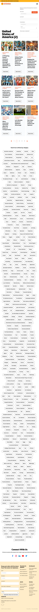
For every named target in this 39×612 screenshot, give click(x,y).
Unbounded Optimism (16, 518)
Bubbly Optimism (27, 396)
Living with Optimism (12, 460)
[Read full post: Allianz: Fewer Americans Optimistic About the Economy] (32, 81)
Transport (4, 119)
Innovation (6, 163)
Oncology (21, 472)
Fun (27, 426)
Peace (30, 289)
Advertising (24, 264)
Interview (17, 188)
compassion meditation (8, 307)
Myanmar (29, 466)
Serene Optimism (23, 365)
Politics (23, 258)
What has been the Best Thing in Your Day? (23, 377)
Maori (29, 460)
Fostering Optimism (31, 423)
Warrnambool (8, 377)
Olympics (14, 472)
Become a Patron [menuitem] (23, 584)
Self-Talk (6, 365)
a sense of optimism (9, 206)
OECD (11, 353)
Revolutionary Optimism (18, 295)
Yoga (11, 264)
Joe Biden (18, 237)
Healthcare (12, 172)
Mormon (15, 466)
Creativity (5, 191)
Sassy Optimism (31, 494)
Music (24, 169)
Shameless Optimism (16, 497)
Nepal (25, 469)
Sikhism (32, 365)
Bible (5, 218)
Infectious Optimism (7, 188)
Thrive (28, 371)
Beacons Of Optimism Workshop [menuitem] (33, 591)
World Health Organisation (9, 527)
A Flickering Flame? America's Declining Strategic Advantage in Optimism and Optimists (6, 61)
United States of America (9, 160)
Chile (17, 399)
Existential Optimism (18, 420)
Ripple (27, 295)
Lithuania (30, 457)
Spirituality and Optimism (28, 160)
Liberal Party (9, 200)
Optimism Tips (25, 188)
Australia (29, 52)
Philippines (4, 356)
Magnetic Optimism (19, 200)
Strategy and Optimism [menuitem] (31, 578)
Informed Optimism (7, 344)
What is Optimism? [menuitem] (23, 571)
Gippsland (7, 234)
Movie (32, 350)
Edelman (30, 322)
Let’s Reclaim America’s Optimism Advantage (18, 122)
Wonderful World (17, 246)
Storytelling (7, 261)
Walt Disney (31, 374)
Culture (33, 270)
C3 (35, 396)
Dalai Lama (30, 408)
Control (17, 405)
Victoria (16, 215)
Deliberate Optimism (10, 319)
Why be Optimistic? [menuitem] (23, 573)
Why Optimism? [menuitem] (23, 569)
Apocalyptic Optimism (7, 267)
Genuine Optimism (14, 338)
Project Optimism (21, 359)
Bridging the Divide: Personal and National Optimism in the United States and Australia (32, 63)
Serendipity (14, 365)
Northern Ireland (30, 286)
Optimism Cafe (30, 154)
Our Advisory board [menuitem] (23, 575)
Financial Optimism (8, 335)
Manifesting (22, 460)
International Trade (30, 344)
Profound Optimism (32, 356)
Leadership (18, 151)
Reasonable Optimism (7, 488)
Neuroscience (32, 255)
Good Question (24, 338)
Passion (16, 258)
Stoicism (12, 506)
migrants (5, 310)
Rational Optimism (16, 243)
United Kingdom (32, 243)
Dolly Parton (17, 414)
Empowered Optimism (26, 325)
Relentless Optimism (7, 215)
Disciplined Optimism (7, 414)
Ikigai (30, 442)
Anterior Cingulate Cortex (9, 393)
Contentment (10, 405)
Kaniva (33, 209)
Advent (5, 172)
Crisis (28, 270)
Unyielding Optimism (10, 524)
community (12, 197)
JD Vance (31, 448)
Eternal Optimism (23, 252)
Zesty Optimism (31, 527)
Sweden (33, 368)
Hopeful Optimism (23, 439)
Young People (18, 157)
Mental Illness (14, 350)
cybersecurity (32, 530)
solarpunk (8, 249)
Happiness (18, 169)
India (26, 172)
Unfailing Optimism (7, 521)
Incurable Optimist (31, 341)
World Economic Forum (28, 246)
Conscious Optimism (20, 402)
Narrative (15, 286)
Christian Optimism (19, 154)
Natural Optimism (31, 237)
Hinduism (14, 221)
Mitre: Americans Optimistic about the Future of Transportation (6, 125)
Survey (7, 118)
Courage (33, 197)
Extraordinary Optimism (30, 420)
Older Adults (6, 472)
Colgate (32, 399)
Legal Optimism (9, 454)
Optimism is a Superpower (12, 185)
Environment (14, 252)
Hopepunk (33, 439)
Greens (4, 341)
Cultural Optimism (9, 408)
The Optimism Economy (8, 298)
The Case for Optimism (18, 512)
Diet (21, 411)
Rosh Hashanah (6, 494)
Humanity (21, 221)
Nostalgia (31, 469)
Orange (19, 475)
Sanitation (22, 494)
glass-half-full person (20, 307)
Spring (33, 295)
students (19, 387)
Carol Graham (32, 267)
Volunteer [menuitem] (22, 589)
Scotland (30, 258)
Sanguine (15, 494)
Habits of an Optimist (18, 182)
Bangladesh (5, 316)
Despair (19, 319)
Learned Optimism (14, 191)
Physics (19, 478)
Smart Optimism (23, 500)
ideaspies (24, 215)
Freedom (32, 335)
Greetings (15, 234)
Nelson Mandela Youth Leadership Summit (19, 163)
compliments (22, 530)
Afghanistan (32, 264)
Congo (12, 270)
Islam (25, 194)
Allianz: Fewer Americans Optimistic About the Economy (31, 94)
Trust (24, 243)
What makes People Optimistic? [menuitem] (33, 569)
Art (14, 249)
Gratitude (31, 169)
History (4, 237)
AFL (11, 310)
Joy (31, 118)
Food (16, 335)
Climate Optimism (9, 157)
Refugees (6, 362)
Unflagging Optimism (18, 521)
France (14, 426)
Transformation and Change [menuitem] (33, 572)
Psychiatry (30, 359)
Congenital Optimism (8, 402)
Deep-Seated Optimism (12, 411)
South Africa (23, 503)
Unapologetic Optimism (30, 298)
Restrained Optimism (31, 488)
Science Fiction (30, 362)
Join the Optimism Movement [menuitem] (23, 587)
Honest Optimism (12, 341)
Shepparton (16, 166)
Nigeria (5, 353)
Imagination (22, 341)
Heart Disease (17, 255)
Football (21, 423)
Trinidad (33, 515)
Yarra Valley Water (29, 261)
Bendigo (13, 316)
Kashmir (33, 451)
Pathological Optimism (29, 353)
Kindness (8, 212)
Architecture (20, 393)
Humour (17, 442)
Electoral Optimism (32, 417)
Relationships (14, 362)
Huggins (10, 237)
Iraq (25, 448)
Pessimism (32, 172)
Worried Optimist (21, 527)
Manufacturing (17, 283)
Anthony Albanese (31, 310)
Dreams (32, 273)
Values (18, 374)
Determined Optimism (15, 273)
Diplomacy (28, 411)
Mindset (27, 182)
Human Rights (10, 442)
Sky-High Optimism (7, 500)
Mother (22, 466)
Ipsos (20, 448)
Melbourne (17, 463)
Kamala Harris (29, 221)
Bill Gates (20, 316)
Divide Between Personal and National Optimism (31, 56)
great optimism (31, 307)
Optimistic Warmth (10, 475)
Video (33, 151)
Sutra (25, 509)
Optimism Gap (19, 353)
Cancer (21, 218)
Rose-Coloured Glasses (26, 491)
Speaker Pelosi (33, 503)
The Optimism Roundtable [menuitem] (31, 588)
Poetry (29, 240)
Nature (8, 240)
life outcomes (6, 387)
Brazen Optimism (17, 396)
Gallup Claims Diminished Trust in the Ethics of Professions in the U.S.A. (19, 61)
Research (23, 185)
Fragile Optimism (6, 426)
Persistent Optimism (9, 203)
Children (33, 188)
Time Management (7, 515)
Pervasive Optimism (10, 478)
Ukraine (4, 197)
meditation (20, 197)
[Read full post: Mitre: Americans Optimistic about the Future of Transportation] (7, 110)
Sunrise (25, 506)
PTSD (25, 475)
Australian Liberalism (16, 209)
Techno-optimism (12, 371)
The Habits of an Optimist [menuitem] (32, 595)
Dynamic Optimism (6, 417)
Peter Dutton (9, 292)
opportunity (30, 206)
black (4, 530)
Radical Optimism (6, 295)
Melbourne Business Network (29, 283)
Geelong (33, 426)
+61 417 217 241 (6, 598)
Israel (22, 347)
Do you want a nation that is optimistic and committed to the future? (6, 94)
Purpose (30, 212)
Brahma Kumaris (13, 218)
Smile (10, 182)
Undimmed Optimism (28, 518)
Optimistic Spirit (22, 289)
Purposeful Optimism (27, 292)
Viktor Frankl (20, 524)
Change (29, 185)
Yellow (4, 264)
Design (30, 249)
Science (22, 362)
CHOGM (5, 194)
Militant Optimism (24, 350)
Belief (3, 396)
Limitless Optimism (10, 457)
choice (31, 304)
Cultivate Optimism (27, 405)
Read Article (5, 71)
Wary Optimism (29, 524)
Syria (30, 509)
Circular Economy (30, 218)
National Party (17, 469)
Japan (25, 255)
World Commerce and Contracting (19, 304)
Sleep (15, 500)
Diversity (25, 273)
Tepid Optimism (7, 512)
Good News (33, 252)
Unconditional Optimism (9, 374)
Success (5, 368)
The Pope (21, 371)
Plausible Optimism (28, 478)
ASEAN (32, 387)
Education (9, 325)
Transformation (30, 203)
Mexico (24, 463)
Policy (11, 356)
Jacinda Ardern (6, 451)
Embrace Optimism (6, 420)
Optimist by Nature (30, 472)
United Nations (7, 246)
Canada (3, 87)
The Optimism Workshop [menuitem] (31, 585)
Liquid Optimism (21, 457)
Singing (33, 497)
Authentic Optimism (30, 393)
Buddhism (17, 267)
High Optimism (6, 439)
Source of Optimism (14, 503)
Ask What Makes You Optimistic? (18, 313)
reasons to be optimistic (19, 540)
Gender (5, 338)
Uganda (6, 518)
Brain (9, 396)
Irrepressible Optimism (13, 347)
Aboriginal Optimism (20, 310)
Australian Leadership (8, 151)
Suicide (19, 506)
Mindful (8, 466)
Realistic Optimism (8, 169)
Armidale (7, 313)
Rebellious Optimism (19, 488)
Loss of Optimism (6, 283)
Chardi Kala (5, 270)
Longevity (32, 194)
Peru (31, 475)
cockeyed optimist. (13, 530)
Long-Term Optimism (31, 347)
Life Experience (19, 454)
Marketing (29, 200)
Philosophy (17, 292)
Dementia (6, 273)
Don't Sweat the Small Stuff (29, 414)
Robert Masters (15, 491)
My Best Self (6, 286)
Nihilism (21, 286)
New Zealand (9, 258)
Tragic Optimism (17, 515)
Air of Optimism (28, 390)
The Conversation (30, 512)
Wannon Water (17, 301)
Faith (23, 166)
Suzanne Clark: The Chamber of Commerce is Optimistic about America (19, 94)
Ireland (3, 347)
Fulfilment (21, 426)
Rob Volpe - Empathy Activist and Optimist (30, 122)
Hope (19, 160)
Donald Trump (5, 252)
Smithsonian (32, 500)
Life (24, 237)
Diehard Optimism (28, 319)
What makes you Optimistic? (29, 301)
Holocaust (15, 439)
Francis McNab (24, 335)
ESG (14, 417)
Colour (7, 221)
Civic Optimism (25, 399)
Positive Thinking (20, 203)
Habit (10, 255)
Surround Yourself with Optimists (13, 509)
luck (13, 387)
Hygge (24, 442)
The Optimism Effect (18, 261)
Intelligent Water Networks (10, 448)
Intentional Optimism (19, 344)
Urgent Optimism (6, 301)
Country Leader (20, 270)
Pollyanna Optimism (20, 356)
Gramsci (32, 338)
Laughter (15, 212)
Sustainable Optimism (23, 368)
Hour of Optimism (8, 154)
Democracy (26, 209)
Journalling (15, 451)
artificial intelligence (20, 206)
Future (26, 157)
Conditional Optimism (30, 316)
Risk (8, 491)
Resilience (8, 166)
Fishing (15, 423)
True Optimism (19, 298)
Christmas (30, 166)
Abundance (5, 209)
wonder (26, 387)
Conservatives (31, 402)
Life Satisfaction (28, 454)
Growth (4, 255)
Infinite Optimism (25, 445)
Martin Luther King (8, 463)
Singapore (26, 497)
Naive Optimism (8, 469)
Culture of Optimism (20, 408)
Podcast (19, 172)
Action (27, 197)
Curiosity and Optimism (15, 194)
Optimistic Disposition (11, 289)
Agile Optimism (18, 390)
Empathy (34, 118)
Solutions (4, 503)
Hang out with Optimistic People (26, 234)
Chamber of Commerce (8, 399)
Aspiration (31, 313)
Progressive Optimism (9, 359)
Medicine (6, 350)
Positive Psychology (25, 191)
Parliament (22, 240)
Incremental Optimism (13, 445)
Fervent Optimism (6, 423)
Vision (24, 374)
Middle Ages (31, 463)
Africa (34, 191)
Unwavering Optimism (30, 521)
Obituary (15, 240)
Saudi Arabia (5, 497)
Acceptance (9, 390)
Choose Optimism (22, 249)
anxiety (16, 264)
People (33, 163)
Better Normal (32, 215)
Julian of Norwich (24, 451)
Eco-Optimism (21, 417)
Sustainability (13, 368)
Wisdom (7, 304)
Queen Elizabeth (5, 243)
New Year (23, 212)
